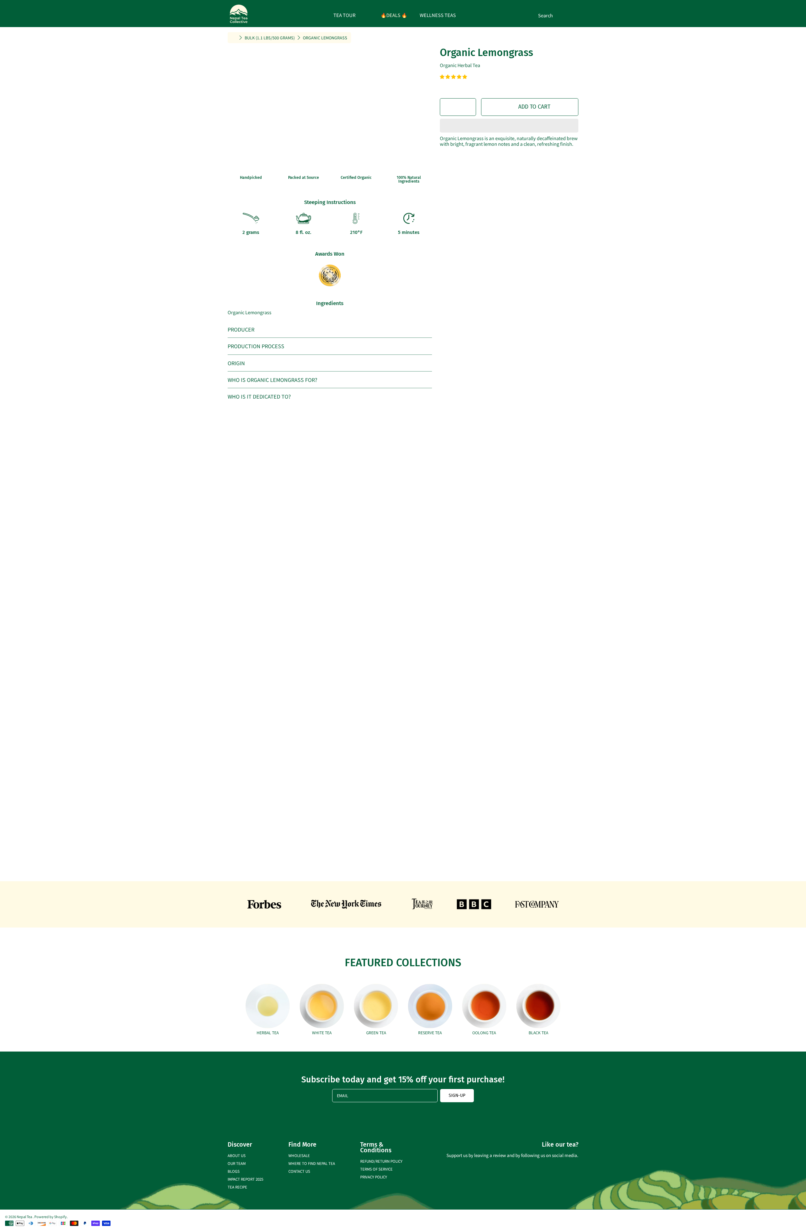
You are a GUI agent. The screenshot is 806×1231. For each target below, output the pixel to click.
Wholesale (299, 1155)
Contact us (299, 1171)
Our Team (237, 1163)
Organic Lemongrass (325, 37)
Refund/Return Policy (381, 1161)
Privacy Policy (373, 1176)
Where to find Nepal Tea (311, 1163)
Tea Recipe (237, 1186)
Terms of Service (376, 1168)
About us (237, 1155)
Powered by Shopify (50, 1216)
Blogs (234, 1171)
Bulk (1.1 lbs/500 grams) (270, 37)
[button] (454, 76)
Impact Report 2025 (245, 1179)
